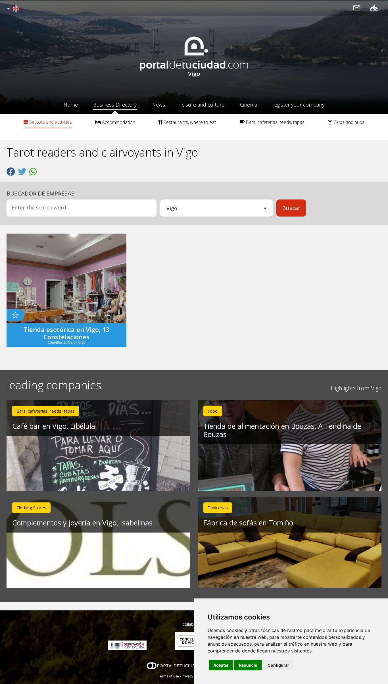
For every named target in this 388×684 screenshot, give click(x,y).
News (158, 104)
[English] (12, 9)
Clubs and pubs (348, 122)
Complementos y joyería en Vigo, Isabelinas (82, 522)
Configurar (278, 665)
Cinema (248, 104)
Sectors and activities (50, 122)
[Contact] (356, 7)
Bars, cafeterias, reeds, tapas (274, 122)
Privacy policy (193, 676)
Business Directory (115, 104)
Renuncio (248, 665)
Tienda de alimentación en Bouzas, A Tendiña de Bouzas (282, 430)
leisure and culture (202, 104)
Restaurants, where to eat (189, 122)
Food (213, 411)
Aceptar (221, 665)
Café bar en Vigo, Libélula (53, 426)
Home (71, 104)
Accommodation (118, 122)
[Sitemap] (374, 7)
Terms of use (168, 676)
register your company (298, 104)
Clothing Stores (31, 507)
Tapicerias (218, 507)
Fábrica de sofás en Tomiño (248, 522)
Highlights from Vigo (356, 388)
